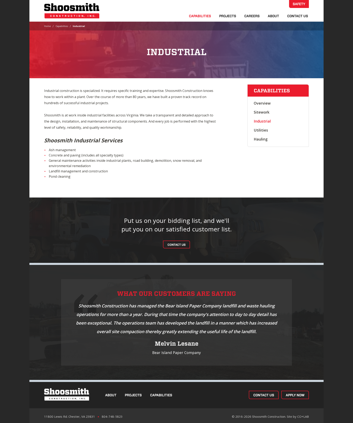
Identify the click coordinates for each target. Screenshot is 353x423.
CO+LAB (303, 416)
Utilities (261, 130)
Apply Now (295, 395)
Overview (262, 103)
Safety (299, 4)
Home (47, 26)
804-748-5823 (112, 416)
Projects (227, 16)
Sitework (261, 112)
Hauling (261, 139)
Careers (252, 16)
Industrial (262, 121)
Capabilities (200, 16)
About (273, 16)
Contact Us (297, 16)
